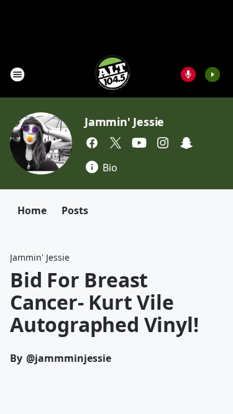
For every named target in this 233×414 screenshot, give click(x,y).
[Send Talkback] (188, 74)
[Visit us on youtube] (139, 142)
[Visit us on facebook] (92, 142)
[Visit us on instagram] (162, 142)
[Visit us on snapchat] (186, 142)
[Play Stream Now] (212, 74)
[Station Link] (112, 74)
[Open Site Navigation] (17, 74)
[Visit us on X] (115, 142)
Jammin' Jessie (124, 121)
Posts (75, 210)
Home (32, 210)
